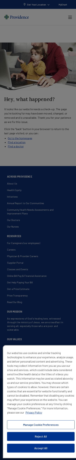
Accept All (40, 448)
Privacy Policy (33, 412)
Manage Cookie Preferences (41, 424)
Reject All (41, 436)
